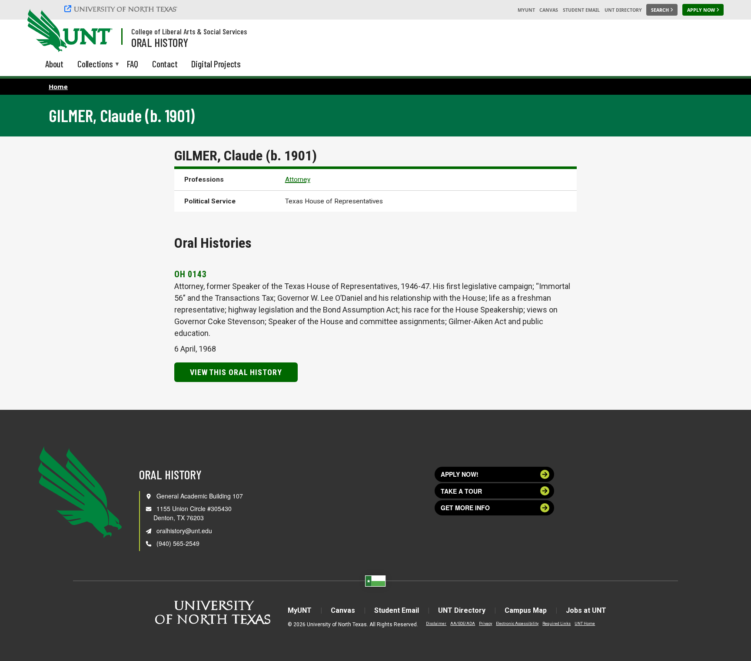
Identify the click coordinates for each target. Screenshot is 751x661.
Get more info (465, 507)
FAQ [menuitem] (132, 63)
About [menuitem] (54, 63)
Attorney (297, 179)
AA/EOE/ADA (462, 623)
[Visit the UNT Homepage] (99, 31)
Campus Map (526, 610)
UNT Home (585, 623)
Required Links (556, 623)
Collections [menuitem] (95, 64)
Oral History (159, 42)
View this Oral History (236, 372)
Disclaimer (436, 623)
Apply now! (460, 474)
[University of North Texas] (122, 8)
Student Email (581, 10)
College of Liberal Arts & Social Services (189, 31)
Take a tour (461, 491)
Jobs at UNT (586, 610)
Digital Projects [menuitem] (216, 63)
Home (58, 86)
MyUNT (526, 10)
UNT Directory (623, 10)
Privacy (485, 623)
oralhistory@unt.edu (184, 530)
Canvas (548, 10)
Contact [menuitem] (165, 63)
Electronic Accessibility (517, 623)
